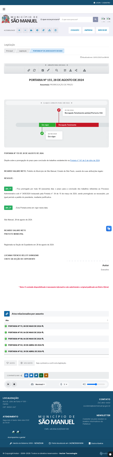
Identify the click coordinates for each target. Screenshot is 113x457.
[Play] (8, 384)
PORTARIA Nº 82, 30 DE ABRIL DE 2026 (25, 351)
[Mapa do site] (49, 30)
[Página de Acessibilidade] (55, 30)
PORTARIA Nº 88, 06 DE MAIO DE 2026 (25, 339)
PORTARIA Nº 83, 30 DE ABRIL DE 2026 (25, 345)
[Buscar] (95, 19)
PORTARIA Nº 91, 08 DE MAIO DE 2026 (25, 326)
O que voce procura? (50, 19)
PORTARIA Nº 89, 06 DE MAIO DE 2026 (25, 332)
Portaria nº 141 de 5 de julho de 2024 (85, 160)
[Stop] (14, 384)
